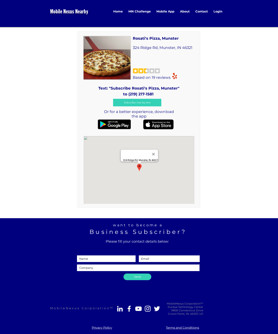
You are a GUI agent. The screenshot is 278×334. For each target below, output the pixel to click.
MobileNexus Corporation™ (82, 308)
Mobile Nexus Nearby (69, 12)
